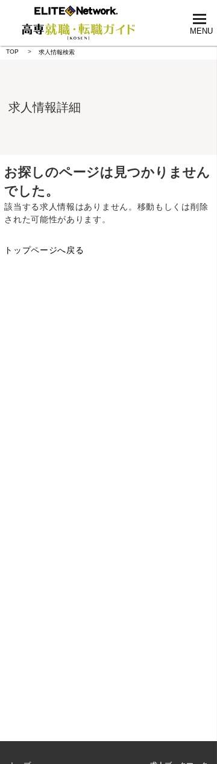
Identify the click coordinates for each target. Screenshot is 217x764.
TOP (12, 51)
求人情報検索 (57, 52)
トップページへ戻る (44, 250)
